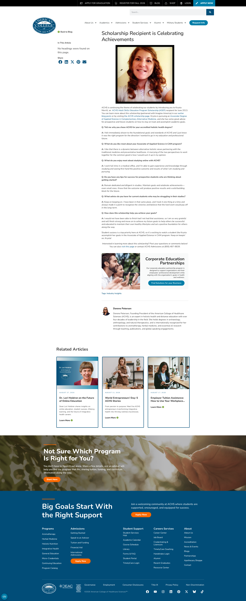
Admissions (120, 22)
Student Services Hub (131, 534)
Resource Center (161, 567)
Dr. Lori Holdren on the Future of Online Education (76, 399)
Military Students (175, 22)
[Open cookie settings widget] (4, 597)
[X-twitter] (186, 591)
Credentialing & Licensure (161, 543)
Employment (109, 584)
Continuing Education (51, 563)
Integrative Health (50, 548)
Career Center (160, 532)
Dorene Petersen (122, 308)
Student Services (140, 22)
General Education (50, 553)
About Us (89, 22)
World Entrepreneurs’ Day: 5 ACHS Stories (121, 399)
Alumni (157, 22)
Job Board (158, 537)
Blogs (186, 551)
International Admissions (76, 553)
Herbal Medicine (49, 539)
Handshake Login (162, 553)
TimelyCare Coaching (163, 549)
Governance (89, 584)
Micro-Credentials (50, 558)
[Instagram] (163, 591)
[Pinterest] (178, 591)
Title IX (154, 584)
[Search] (210, 12)
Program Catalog (50, 568)
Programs (48, 528)
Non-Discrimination (195, 584)
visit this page (127, 246)
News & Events (191, 546)
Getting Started (78, 533)
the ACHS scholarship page (137, 116)
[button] (60, 62)
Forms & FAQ (129, 553)
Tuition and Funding (80, 542)
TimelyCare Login (131, 563)
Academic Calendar (132, 540)
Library (126, 549)
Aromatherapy (48, 534)
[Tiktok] (202, 591)
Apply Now (80, 561)
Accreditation (190, 542)
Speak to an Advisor (80, 537)
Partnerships (190, 555)
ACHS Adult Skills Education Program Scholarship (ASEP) (139, 110)
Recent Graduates (162, 563)
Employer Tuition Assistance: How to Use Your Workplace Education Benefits (167, 399)
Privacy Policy (172, 584)
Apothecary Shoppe (193, 560)
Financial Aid (76, 547)
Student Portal (130, 558)
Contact (187, 565)
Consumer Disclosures (133, 584)
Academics (104, 22)
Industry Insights (114, 293)
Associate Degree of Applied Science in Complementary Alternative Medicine (144, 117)
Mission (187, 537)
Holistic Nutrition (50, 543)
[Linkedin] (170, 591)
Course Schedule (131, 544)
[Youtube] (155, 591)
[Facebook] (147, 591)
